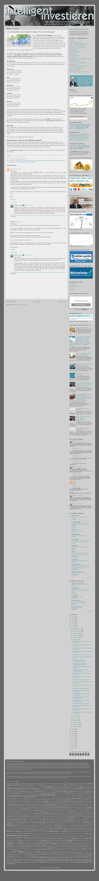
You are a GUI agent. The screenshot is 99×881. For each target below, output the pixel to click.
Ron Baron (59, 843)
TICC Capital (24, 854)
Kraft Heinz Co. (59, 825)
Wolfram (48, 862)
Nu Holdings (12, 837)
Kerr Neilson (63, 824)
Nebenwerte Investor (22, 835)
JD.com (27, 821)
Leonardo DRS (67, 827)
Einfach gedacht (73, 145)
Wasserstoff (80, 859)
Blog (67, 793)
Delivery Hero (20, 804)
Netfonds (42, 835)
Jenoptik (55, 821)
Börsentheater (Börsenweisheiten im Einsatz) (80, 59)
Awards (88, 788)
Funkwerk (71, 812)
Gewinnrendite (64, 813)
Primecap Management (59, 840)
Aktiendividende (24, 785)
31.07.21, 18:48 (16, 169)
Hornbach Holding (49, 817)
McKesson (79, 830)
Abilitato (73, 551)
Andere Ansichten (57, 787)
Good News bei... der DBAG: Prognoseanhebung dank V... (79, 664)
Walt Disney (26, 859)
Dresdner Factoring (19, 807)
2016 (72, 737)
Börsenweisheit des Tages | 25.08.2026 (82, 409)
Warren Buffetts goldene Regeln (77, 46)
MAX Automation (59, 830)
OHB (34, 837)
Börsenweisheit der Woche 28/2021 (81, 688)
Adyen (74, 783)
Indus (21, 819)
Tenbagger (44, 853)
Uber (27, 856)
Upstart (76, 856)
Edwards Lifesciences (53, 807)
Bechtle (15, 791)
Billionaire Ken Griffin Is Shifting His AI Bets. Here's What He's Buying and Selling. (80, 591)
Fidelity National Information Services (21, 810)
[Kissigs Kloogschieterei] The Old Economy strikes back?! (84, 354)
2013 (72, 744)
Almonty (66, 785)
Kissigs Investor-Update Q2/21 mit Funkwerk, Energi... (80, 700)
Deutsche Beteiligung (50, 804)
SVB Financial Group (67, 851)
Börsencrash (89, 793)
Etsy (60, 808)
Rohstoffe (54, 843)
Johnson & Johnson (58, 822)
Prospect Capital (85, 840)
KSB (73, 825)
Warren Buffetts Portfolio (63, 859)
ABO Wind (39, 783)
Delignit (10, 804)
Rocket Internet (42, 843)
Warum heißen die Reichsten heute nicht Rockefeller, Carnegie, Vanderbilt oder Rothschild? (80, 524)
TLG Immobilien (30, 854)
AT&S (73, 788)
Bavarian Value (74, 559)
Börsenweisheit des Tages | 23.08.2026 (82, 429)
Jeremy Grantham (67, 821)
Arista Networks (62, 788)
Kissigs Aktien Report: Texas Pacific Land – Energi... (82, 685)
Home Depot (28, 817)
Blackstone (55, 793)
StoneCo (25, 851)
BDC (88, 790)
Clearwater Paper (76, 799)
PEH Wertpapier (16, 838)
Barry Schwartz (43, 790)
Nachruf (72, 833)
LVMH (47, 828)
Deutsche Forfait (71, 804)
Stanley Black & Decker (31, 849)
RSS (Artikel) (73, 284)
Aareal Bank (29, 783)
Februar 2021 (76, 724)
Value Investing (79, 128)
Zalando (90, 862)
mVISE (68, 833)
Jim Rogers (87, 821)
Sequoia (90, 845)
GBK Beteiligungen (86, 812)
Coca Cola (85, 799)
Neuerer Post (11, 301)
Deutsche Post (89, 804)
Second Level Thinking (70, 845)
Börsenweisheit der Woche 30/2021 (81, 654)
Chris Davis (26, 799)
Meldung (18, 831)
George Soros (54, 813)
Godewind (36, 815)
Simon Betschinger (75, 521)
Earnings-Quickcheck (32, 807)
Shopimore (78, 846)
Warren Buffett (52, 859)
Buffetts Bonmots (82, 135)
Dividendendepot (65, 806)
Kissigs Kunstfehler (84, 125)
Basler (62, 790)
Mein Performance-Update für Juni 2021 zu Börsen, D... (82, 712)
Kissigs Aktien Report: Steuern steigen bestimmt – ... (81, 677)
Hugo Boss (78, 817)
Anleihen (8, 788)
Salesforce (18, 845)
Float (66, 810)
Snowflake (38, 848)
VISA (88, 857)
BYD (41, 796)
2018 (72, 733)
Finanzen (37, 810)
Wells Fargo (17, 860)
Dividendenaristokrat (55, 806)
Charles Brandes (68, 798)
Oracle (47, 837)
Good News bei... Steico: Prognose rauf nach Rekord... (81, 673)
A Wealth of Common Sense (78, 583)
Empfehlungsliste (10, 808)
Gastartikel (79, 812)
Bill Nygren (16, 793)
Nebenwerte (72, 127)
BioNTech (27, 793)
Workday (52, 862)
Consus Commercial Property (54, 801)
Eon (42, 809)
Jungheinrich (87, 822)
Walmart (22, 859)
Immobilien (16, 819)
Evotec (71, 809)
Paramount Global (69, 837)
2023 (72, 623)
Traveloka (82, 854)
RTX (77, 843)
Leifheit (55, 827)
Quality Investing (58, 160)
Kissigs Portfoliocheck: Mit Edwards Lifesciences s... (80, 691)
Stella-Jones (68, 849)
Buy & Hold (88, 124)
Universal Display (71, 856)
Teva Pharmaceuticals (64, 853)
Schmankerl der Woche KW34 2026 (79, 560)
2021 (72, 627)
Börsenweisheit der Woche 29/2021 (81, 679)
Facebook (38, 160)
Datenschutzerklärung (75, 70)
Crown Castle (13, 802)
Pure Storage (25, 842)
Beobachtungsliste (74, 64)
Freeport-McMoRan (25, 812)
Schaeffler (31, 845)
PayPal (90, 837)
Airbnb (86, 783)
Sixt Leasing (17, 848)
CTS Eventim (21, 802)
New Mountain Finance (54, 835)
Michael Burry (46, 831)
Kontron (43, 825)
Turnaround (72, 128)
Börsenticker (38, 795)
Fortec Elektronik (78, 810)
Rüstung (8, 845)
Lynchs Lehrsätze (79, 138)
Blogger (57, 867)
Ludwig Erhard (42, 828)
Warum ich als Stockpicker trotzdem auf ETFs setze (80, 517)
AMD (12, 787)
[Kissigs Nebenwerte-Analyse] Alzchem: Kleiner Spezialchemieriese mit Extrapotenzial (83, 418)
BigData (83, 791)
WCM (8, 860)
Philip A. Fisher (88, 838)
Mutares (65, 833)
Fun (67, 812)
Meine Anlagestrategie (75, 51)
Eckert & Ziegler (44, 807)
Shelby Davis (55, 846)
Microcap (60, 831)
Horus (55, 817)
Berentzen (54, 791)
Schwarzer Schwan (50, 845)
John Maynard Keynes (41, 822)
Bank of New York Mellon (29, 790)
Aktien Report (16, 785)
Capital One (76, 796)
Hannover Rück (32, 816)
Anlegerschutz (89, 787)
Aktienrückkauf (31, 785)
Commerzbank (18, 801)
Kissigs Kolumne (19, 825)
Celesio (53, 798)
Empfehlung (88, 807)
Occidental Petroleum (28, 837)
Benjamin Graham (40, 791)
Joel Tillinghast (15, 822)
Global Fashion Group (25, 815)
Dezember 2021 (77, 629)
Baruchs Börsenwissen (75, 134)
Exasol (74, 808)
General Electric (37, 813)
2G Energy (9, 783)
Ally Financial (60, 785)
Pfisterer (81, 838)
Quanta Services (53, 842)
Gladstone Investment (14, 815)
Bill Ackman (88, 791)
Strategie (24, 162)
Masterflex (47, 830)
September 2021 (77, 635)
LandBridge (86, 825)
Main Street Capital (61, 828)
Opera (43, 837)
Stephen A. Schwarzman (76, 849)
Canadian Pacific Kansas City (60, 796)
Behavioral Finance (24, 791)
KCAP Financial (35, 824)
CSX (17, 802)
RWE (12, 845)
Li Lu (88, 827)
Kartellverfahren (28, 824)
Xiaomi (69, 862)
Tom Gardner (37, 854)
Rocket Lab (48, 843)
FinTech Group (47, 810)
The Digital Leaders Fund (77, 571)
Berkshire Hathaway (23, 160)
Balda (14, 790)
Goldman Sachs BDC (53, 815)
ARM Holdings (69, 788)
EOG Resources (37, 809)
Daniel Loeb (60, 802)
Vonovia (8, 859)
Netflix (38, 835)
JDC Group (31, 821)
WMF (36, 862)
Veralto (14, 857)
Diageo (32, 805)
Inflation (25, 819)
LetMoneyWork (75, 539)
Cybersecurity (27, 802)
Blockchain (63, 793)
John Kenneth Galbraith (30, 822)
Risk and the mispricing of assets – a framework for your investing (79, 602)
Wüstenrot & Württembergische (61, 862)
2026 (72, 616)
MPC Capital (30, 833)
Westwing (34, 860)
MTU (43, 833)
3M (12, 783)
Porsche (37, 840)
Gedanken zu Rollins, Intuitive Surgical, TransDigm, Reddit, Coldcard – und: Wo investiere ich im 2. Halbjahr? (80, 567)
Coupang (90, 801)
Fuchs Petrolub (63, 812)
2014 (72, 742)
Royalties (74, 843)
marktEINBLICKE (75, 534)
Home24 (34, 817)
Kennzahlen (56, 824)
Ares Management (55, 788)
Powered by (77, 309)
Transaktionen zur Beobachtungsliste (78, 66)
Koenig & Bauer (37, 825)
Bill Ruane (22, 793)
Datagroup (65, 802)
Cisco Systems (65, 799)
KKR (32, 825)
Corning (73, 801)
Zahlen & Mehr (77, 862)
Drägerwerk (12, 807)
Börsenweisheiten (74, 57)
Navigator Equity (88, 833)
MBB (65, 830)
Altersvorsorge (78, 785)
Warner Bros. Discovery (42, 859)
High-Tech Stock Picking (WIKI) (19, 817)
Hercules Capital (88, 816)
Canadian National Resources (48, 796)
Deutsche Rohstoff (11, 806)
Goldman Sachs (45, 815)
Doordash (82, 806)
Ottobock (59, 837)
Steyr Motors (9, 851)
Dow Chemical (87, 806)
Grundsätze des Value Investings (77, 47)
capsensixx (9, 798)
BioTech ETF (36, 793)
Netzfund (47, 835)
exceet (77, 809)
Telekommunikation (29, 853)
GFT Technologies (71, 813)
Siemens (11, 848)
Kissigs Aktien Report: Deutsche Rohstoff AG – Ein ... (82, 652)
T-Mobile (81, 851)
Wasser (75, 859)
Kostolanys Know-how (50, 825)
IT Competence (83, 819)
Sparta (70, 848)
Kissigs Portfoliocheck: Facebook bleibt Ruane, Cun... (81, 682)
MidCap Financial (71, 831)
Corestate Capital (67, 801)
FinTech (42, 810)
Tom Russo (43, 854)
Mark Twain (9, 830)
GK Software (85, 813)
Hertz (11, 817)
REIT (66, 842)
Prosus (90, 840)
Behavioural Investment (76, 606)
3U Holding (16, 783)
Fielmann (32, 810)
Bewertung (79, 791)
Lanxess (12, 827)
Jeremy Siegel (74, 821)
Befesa (19, 791)
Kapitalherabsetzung (19, 824)
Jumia (83, 822)
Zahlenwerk (85, 862)
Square (11, 849)
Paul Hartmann (85, 837)
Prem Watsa (51, 840)
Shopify (74, 846)
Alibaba (42, 785)
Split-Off (79, 848)
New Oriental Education (65, 835)
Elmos (72, 807)
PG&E (84, 838)
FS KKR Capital (55, 812)
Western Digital (27, 860)
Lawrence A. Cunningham (20, 827)
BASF (59, 790)
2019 (72, 731)
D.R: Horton (32, 802)
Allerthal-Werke (55, 785)
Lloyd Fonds (22, 828)
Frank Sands (18, 812)
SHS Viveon (90, 846)
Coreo (61, 801)
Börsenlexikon (73, 53)
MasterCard (42, 830)
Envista (31, 808)
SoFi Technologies (45, 848)
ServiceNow (22, 846)
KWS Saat (82, 825)
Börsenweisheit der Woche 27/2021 (81, 703)
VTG (11, 859)
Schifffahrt (43, 845)
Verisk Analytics (23, 857)
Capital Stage (89, 796)
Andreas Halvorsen (74, 787)
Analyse (71, 124)
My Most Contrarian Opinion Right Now (80, 584)
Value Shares (74, 545)
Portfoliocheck (43, 840)
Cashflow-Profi (75, 515)
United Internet (58, 856)
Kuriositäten (77, 825)
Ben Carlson (32, 791)
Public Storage (16, 842)
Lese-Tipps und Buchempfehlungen (78, 62)
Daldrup (42, 802)
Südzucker (49, 851)
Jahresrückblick (16, 821)
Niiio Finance (85, 835)
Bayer (80, 790)
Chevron (90, 798)
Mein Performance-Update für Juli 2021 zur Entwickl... (81, 642)
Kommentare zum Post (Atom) (19, 304)
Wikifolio (22, 862)
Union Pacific (49, 856)
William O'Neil (27, 862)
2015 (72, 739)
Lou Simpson (28, 828)
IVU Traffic (90, 819)
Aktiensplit (37, 785)
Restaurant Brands (78, 842)
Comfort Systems (10, 801)
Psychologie (9, 842)
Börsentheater (84, 134)
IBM (11, 819)
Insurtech (44, 819)
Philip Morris (15, 840)
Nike (89, 835)
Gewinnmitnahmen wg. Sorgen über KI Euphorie (80, 547)
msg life (40, 833)
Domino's (77, 806)
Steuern (84, 849)
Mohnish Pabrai (84, 831)
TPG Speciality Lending (59, 854)
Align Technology (47, 785)
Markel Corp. (15, 830)
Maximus (75, 481)
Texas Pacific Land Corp (75, 853)
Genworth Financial (46, 813)
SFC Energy (34, 846)
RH (7, 843)
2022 (72, 625)
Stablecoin (21, 849)
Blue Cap (71, 793)
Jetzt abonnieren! (81, 304)
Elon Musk (75, 807)
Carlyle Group (19, 798)
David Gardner (77, 802)
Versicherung (50, 857)
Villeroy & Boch (72, 857)
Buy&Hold (33, 796)
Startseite (36, 301)
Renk (73, 842)
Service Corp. (16, 846)
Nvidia (16, 837)
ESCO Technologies (52, 809)
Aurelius (81, 788)
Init (34, 819)
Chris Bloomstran (19, 799)
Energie (21, 809)
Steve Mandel (89, 849)
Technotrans (22, 853)
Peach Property (10, 838)
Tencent (48, 853)
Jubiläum (72, 822)
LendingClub (60, 827)
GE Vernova (21, 813)
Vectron (11, 857)
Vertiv (54, 857)
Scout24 (58, 845)
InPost (36, 819)
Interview (61, 819)
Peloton (22, 838)
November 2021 (77, 631)
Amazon (8, 787)
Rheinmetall (10, 843)
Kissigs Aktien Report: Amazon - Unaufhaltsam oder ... (80, 697)
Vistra (91, 857)
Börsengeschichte (11, 795)
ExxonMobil (81, 809)
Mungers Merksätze (53, 833)
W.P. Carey (16, 859)
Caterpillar (34, 798)
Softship (63, 848)
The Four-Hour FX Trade (77, 530)
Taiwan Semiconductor (87, 851)
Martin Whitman (27, 830)
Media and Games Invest (87, 830)
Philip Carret (9, 840)
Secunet (76, 845)
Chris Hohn (32, 799)
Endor (18, 808)
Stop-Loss (30, 851)
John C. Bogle (21, 822)
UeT (37, 856)
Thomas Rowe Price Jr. (15, 854)
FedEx (12, 810)
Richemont (16, 843)
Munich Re (60, 833)
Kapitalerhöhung (10, 824)
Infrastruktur (30, 819)
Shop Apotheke (69, 846)
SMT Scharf (33, 848)
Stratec (34, 851)
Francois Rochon (10, 812)
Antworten (12, 199)
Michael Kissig (44, 160)
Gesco (59, 813)
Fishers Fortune (61, 810)
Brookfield (80, 795)
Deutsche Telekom (20, 806)
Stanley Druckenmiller (41, 849)
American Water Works (33, 787)
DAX (87, 802)
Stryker (45, 851)
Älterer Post (62, 301)
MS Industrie (36, 833)
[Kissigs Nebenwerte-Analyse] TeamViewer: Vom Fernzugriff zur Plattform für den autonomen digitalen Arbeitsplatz (84, 384)
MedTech (13, 831)
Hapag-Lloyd (39, 816)
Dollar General (72, 805)
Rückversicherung (88, 843)
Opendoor (40, 837)
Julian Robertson (78, 822)
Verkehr (27, 857)
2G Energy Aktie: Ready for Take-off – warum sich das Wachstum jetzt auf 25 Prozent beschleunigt (80, 554)
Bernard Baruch (72, 791)
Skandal (22, 848)
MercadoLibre (24, 831)
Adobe (70, 783)
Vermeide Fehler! (73, 49)
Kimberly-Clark (69, 824)
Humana (82, 817)
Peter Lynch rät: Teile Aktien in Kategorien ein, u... (82, 657)
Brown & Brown (86, 795)
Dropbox (25, 807)
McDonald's (74, 830)
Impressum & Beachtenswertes (77, 68)
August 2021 (76, 637)
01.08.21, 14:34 (29, 205)
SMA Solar (29, 848)
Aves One (85, 788)
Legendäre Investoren (75, 60)
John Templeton (50, 822)
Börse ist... (83, 793)
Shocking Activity (75, 608)
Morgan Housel (23, 833)
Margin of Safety (75, 828)
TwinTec (15, 856)
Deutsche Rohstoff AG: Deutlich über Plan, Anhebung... (81, 694)
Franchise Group (89, 810)
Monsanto (13, 833)
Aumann (77, 788)
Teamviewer (16, 853)
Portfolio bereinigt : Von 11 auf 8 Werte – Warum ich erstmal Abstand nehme (80, 541)
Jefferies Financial (50, 821)
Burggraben (83, 124)
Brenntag (70, 795)
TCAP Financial (10, 853)
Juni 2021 (75, 716)
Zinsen (8, 863)
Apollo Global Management (17, 788)
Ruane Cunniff (81, 843)
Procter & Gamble (77, 840)
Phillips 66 (20, 840)
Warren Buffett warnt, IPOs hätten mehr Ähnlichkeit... (81, 706)
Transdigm (78, 854)
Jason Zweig (23, 821)
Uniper (53, 856)
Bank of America (20, 790)
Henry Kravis (78, 816)
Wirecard (33, 862)
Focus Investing (71, 810)
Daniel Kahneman (53, 802)
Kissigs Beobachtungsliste (82, 327)
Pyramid (34, 842)
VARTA (8, 857)
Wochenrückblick (42, 862)
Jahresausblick (10, 821)
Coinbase (90, 799)
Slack (25, 848)
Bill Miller (12, 793)
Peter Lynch (75, 839)
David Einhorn (71, 802)
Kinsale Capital (81, 824)
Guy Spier (24, 816)
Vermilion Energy (34, 857)
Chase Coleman (84, 798)
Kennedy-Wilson (49, 824)
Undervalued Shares (76, 600)
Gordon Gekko (61, 815)
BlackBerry (45, 793)
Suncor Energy (54, 851)
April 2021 (75, 720)
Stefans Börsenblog (76, 564)
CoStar (76, 801)
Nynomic (21, 837)
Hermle (8, 817)
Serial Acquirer (10, 846)
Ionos (76, 819)
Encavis (15, 809)
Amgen (39, 787)
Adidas (67, 783)
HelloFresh (52, 816)
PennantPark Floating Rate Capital (31, 838)
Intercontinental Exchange (53, 819)
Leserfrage (80, 827)
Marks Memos (20, 830)
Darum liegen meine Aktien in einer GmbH (79, 71)
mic (41, 831)
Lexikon (85, 827)
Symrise (73, 851)
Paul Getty (79, 837)
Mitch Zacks (78, 831)
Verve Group (59, 857)
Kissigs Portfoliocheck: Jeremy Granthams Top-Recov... (82, 648)
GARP (75, 812)
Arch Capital (42, 788)
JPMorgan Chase (66, 822)
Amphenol (43, 787)
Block (60, 793)
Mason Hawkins (35, 830)
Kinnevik (75, 824)
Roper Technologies (66, 843)
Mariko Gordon (82, 828)
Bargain (37, 790)
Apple (16, 160)
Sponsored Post (85, 848)
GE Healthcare (15, 813)
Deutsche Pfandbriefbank (80, 804)
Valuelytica (73, 529)
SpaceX (67, 848)
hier (33, 58)
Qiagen (38, 842)
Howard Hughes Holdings (62, 817)
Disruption (41, 806)
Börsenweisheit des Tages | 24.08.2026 (82, 374)
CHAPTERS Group (60, 798)
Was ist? (85, 128)
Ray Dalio (63, 842)
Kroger (64, 825)
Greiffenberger (89, 815)
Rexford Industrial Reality (87, 842)
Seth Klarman (28, 846)
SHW (8, 848)
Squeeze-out (16, 849)
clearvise (71, 799)
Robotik (36, 843)
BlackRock (50, 793)
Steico (64, 849)
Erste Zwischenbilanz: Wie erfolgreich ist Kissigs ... (81, 645)
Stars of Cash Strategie (57, 849)
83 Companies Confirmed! (77, 597)
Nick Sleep (80, 835)
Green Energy (78, 815)
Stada (25, 849)
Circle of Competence (56, 799)
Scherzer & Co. (37, 845)
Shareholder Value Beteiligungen (44, 846)
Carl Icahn (14, 798)
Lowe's (32, 828)
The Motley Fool (75, 588)
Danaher (46, 802)
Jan (11, 169)
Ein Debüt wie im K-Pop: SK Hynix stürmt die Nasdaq (79, 573)
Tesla (58, 853)
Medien (9, 831)
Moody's (17, 833)
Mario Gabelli (89, 828)
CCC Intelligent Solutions (47, 798)
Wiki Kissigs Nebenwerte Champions (61, 860)
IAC (90, 817)
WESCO (22, 860)
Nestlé (35, 835)
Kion (86, 824)
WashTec (72, 859)
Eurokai (62, 808)
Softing (59, 848)
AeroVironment (78, 783)
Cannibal (71, 796)
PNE (30, 840)
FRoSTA (49, 812)
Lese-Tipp (75, 827)
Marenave (69, 828)
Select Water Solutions (84, 845)
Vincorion (79, 857)
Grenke (8, 816)
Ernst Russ (45, 809)
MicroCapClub (74, 595)
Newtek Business (74, 835)
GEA (24, 813)
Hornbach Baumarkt (40, 817)
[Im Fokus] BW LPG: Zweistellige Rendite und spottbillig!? (84, 364)
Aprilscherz (37, 788)
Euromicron (66, 809)
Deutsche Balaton (33, 804)
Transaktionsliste (72, 854)
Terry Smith (53, 853)
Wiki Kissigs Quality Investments (78, 860)
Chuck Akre (48, 799)
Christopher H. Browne (39, 799)
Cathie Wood (38, 798)
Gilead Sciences (78, 813)
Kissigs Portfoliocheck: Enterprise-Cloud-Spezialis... (82, 667)
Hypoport (86, 817)
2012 (72, 746)
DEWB (29, 806)
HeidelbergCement (45, 816)
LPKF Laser (36, 828)
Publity (21, 842)
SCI (55, 845)
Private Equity (69, 840)
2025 (72, 619)
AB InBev (34, 783)
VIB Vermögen (65, 857)
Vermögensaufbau (31, 162)
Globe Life (32, 814)
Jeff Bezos (43, 821)
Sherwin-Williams (61, 846)
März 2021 (75, 722)
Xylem (72, 862)
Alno (69, 785)
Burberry (21, 796)
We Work (12, 860)
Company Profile (25, 801)
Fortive (84, 810)
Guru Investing (18, 816)
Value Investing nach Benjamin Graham (79, 44)
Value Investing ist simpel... (76, 42)
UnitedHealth (64, 856)
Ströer (42, 851)
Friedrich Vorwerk (43, 812)
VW (13, 859)
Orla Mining (51, 837)
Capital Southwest (82, 796)
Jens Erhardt (60, 821)
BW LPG (38, 796)
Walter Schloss (33, 859)
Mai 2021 (75, 718)
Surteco (60, 851)
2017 (72, 735)
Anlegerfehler (77, 124)
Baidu (12, 790)
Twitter (71, 288)
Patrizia (75, 837)
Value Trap (89, 856)
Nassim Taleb (81, 833)
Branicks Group (65, 795)
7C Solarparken (22, 783)
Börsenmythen (25, 795)
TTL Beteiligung (88, 854)
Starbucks (49, 849)
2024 (72, 621)
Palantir (63, 837)
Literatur (17, 828)
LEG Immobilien (39, 827)
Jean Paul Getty (37, 821)
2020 (72, 729)
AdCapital (63, 783)
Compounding (31, 160)
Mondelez (90, 831)
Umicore (43, 856)
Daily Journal (38, 802)
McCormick (69, 830)
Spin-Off (75, 848)
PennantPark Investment (44, 838)
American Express (16, 787)
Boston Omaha (59, 795)
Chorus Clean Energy (11, 799)
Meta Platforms (31, 831)
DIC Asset (36, 806)
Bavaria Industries (74, 790)
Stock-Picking (17, 162)
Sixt (14, 848)
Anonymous (75, 456)
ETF (58, 808)
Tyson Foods (23, 856)
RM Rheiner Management (28, 843)
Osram (55, 837)
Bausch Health (66, 790)
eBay (39, 807)
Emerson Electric (81, 807)
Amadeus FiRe (89, 785)
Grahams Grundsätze (79, 137)
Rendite (70, 842)
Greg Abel (84, 814)
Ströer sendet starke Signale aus (78, 535)
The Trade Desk (85, 853)
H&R (28, 816)
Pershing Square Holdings (66, 838)
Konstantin (75, 448)
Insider (39, 819)
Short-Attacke (84, 846)
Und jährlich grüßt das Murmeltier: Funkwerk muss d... (80, 670)
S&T (14, 845)
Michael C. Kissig (18, 205)
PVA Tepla (31, 842)
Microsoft (50, 160)
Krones (67, 825)
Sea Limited (62, 845)
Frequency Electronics (34, 812)
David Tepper (83, 802)
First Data (52, 810)
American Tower (24, 787)
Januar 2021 (76, 726)
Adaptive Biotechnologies (55, 783)
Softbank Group (53, 848)
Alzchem (84, 785)
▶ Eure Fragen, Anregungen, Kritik (79, 29)
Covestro (8, 802)
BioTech (32, 793)
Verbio (18, 857)
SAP (21, 845)
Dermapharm (26, 804)
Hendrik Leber (66, 816)
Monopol (9, 833)
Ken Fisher (42, 824)
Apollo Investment (28, 788)
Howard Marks (71, 817)
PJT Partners (26, 840)
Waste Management (88, 859)
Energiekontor (27, 809)
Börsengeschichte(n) (74, 55)
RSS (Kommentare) (74, 286)
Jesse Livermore (81, 821)
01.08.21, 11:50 (19, 221)
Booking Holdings (77, 793)
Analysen (49, 787)
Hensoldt (83, 816)
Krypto (70, 825)
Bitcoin (40, 793)
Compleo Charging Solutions (35, 801)
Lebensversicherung (31, 827)
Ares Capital (48, 788)
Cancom (67, 796)
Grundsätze (77, 125)
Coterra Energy (85, 801)
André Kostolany (66, 787)
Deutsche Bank (41, 804)
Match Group (53, 830)
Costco (80, 801)
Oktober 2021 (76, 633)
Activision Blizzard (45, 783)
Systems (77, 851)
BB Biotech (84, 790)
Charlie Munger (76, 798)
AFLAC (84, 783)
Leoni (71, 827)
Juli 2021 (75, 639)
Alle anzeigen (89, 577)
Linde (14, 828)
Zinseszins (12, 863)
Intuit (65, 819)
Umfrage (40, 856)
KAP (91, 822)
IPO (79, 819)
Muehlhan (46, 833)
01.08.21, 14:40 (29, 255)
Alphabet (12, 160)
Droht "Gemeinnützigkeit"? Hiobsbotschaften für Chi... (79, 660)
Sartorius (25, 845)
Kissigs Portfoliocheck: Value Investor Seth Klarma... (81, 709)
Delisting (14, 804)
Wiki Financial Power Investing (43, 860)
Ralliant (58, 842)
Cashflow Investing (27, 798)
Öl (36, 837)
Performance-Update (78, 148)
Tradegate (66, 854)
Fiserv (56, 810)
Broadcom (75, 795)
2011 (72, 748)
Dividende (72, 125)
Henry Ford (71, 816)
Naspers (76, 833)
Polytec (33, 840)
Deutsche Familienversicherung (61, 804)
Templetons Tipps (79, 140)
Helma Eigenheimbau (59, 816)
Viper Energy (84, 857)
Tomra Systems (50, 854)
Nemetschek (31, 835)
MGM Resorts (38, 831)
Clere (82, 799)
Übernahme (32, 856)
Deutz (26, 805)
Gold (40, 815)
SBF (28, 845)
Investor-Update (81, 145)
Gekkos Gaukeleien (29, 813)
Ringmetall (20, 843)
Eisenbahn (68, 807)
